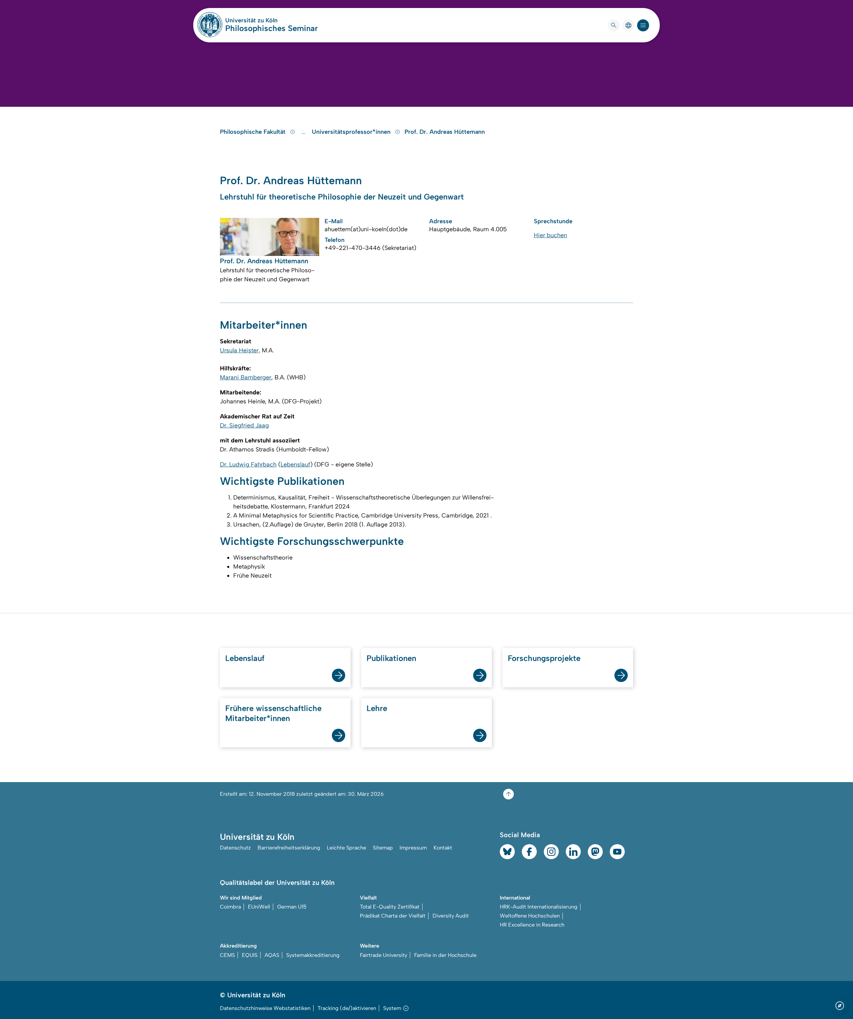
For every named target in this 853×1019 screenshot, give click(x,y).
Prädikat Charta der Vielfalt (393, 916)
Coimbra (230, 907)
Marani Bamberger (245, 377)
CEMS (227, 955)
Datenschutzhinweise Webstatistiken (265, 1008)
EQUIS (250, 955)
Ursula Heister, (240, 350)
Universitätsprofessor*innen (352, 131)
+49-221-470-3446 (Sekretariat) (370, 248)
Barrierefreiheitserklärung (289, 847)
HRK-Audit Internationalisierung (538, 907)
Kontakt (442, 847)
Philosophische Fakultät (253, 131)
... (304, 131)
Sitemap (383, 847)
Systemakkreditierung (313, 955)
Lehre (377, 708)
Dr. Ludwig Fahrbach (248, 464)
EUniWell (259, 907)
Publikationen (391, 658)
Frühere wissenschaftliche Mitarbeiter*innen (273, 713)
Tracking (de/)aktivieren (347, 1008)
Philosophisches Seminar (271, 28)
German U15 (292, 907)
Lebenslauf (295, 464)
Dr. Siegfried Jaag (244, 425)
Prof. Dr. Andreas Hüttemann (445, 131)
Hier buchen (550, 235)
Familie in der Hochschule (445, 955)
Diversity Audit (450, 916)
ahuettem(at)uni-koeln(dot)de (366, 229)
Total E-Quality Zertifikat (390, 907)
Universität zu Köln (271, 20)
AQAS (272, 955)
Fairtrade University (383, 955)
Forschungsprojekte (544, 658)
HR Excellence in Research (532, 925)
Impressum (413, 847)
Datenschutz (235, 847)
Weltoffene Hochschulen (530, 916)
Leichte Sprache (346, 847)
